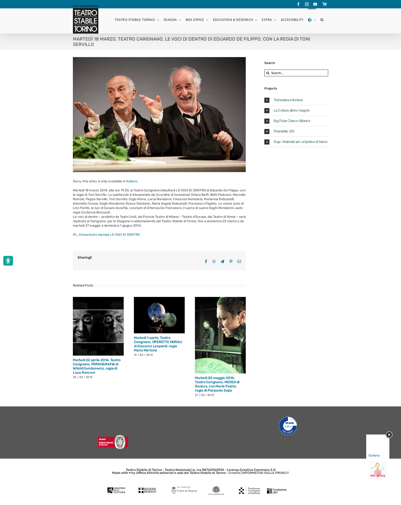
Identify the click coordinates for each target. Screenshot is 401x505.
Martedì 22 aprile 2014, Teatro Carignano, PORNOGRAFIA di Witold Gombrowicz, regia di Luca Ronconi (154, 326)
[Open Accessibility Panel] (8, 261)
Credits (234, 455)
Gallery (104, 315)
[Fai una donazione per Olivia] (378, 463)
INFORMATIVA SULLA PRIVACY (265, 455)
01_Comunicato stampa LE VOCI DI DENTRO (106, 235)
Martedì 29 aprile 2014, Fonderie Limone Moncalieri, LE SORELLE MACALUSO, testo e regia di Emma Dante (93, 315)
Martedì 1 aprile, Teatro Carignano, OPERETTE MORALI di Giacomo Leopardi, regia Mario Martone (215, 315)
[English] (312, 19)
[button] (321, 19)
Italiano (131, 181)
